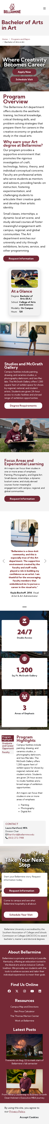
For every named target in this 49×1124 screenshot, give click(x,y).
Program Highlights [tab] (7, 738)
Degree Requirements (23, 405)
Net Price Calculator (24, 1011)
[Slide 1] (24, 606)
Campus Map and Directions (24, 1006)
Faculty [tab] (6, 752)
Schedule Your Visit (21, 914)
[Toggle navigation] (44, 8)
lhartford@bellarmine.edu (21, 834)
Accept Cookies (29, 1117)
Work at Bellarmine (24, 1020)
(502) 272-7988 (16, 837)
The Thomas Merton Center (24, 1016)
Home (5, 39)
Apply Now (24, 71)
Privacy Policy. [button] (17, 1111)
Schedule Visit (24, 79)
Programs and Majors (20, 39)
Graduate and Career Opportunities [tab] (9, 746)
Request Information (21, 258)
